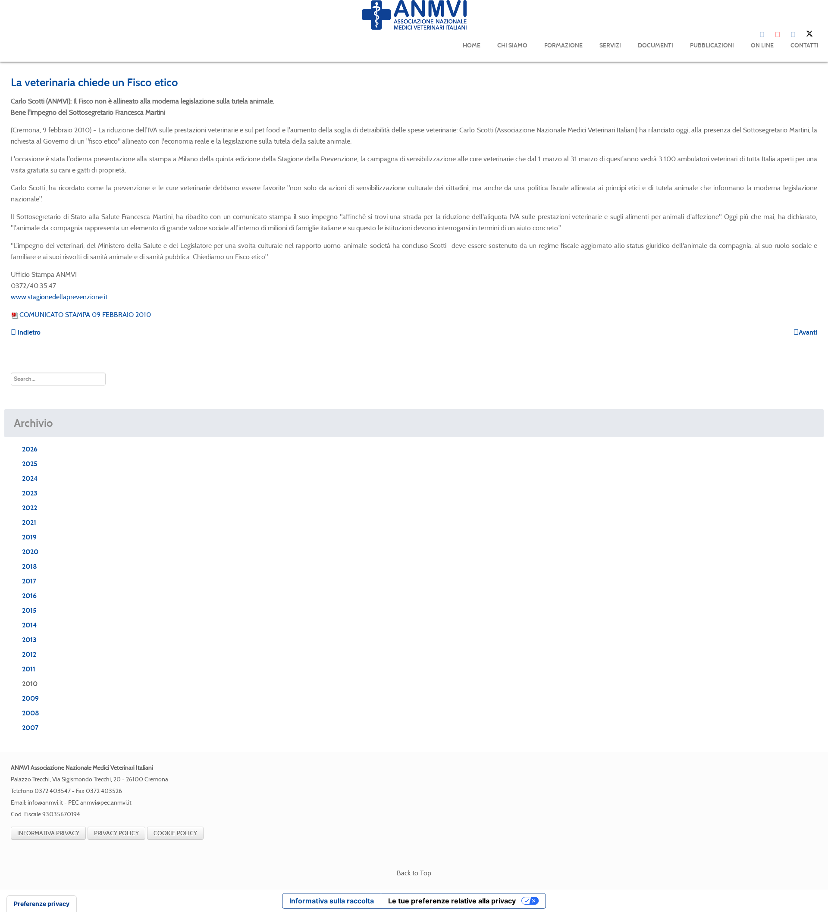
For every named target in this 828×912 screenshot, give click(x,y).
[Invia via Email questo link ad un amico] (814, 101)
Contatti (804, 45)
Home (471, 45)
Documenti (655, 45)
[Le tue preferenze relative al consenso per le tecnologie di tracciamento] (41, 904)
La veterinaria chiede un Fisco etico (94, 82)
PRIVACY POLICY (116, 833)
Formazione (563, 45)
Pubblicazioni (712, 45)
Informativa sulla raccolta (331, 900)
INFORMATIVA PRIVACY (48, 833)
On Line (762, 45)
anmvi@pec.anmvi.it (106, 802)
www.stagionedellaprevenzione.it (59, 297)
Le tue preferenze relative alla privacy (452, 900)
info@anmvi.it (45, 802)
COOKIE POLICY (175, 833)
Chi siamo (512, 45)
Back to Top (414, 873)
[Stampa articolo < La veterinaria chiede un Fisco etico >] (804, 101)
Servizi (610, 45)
